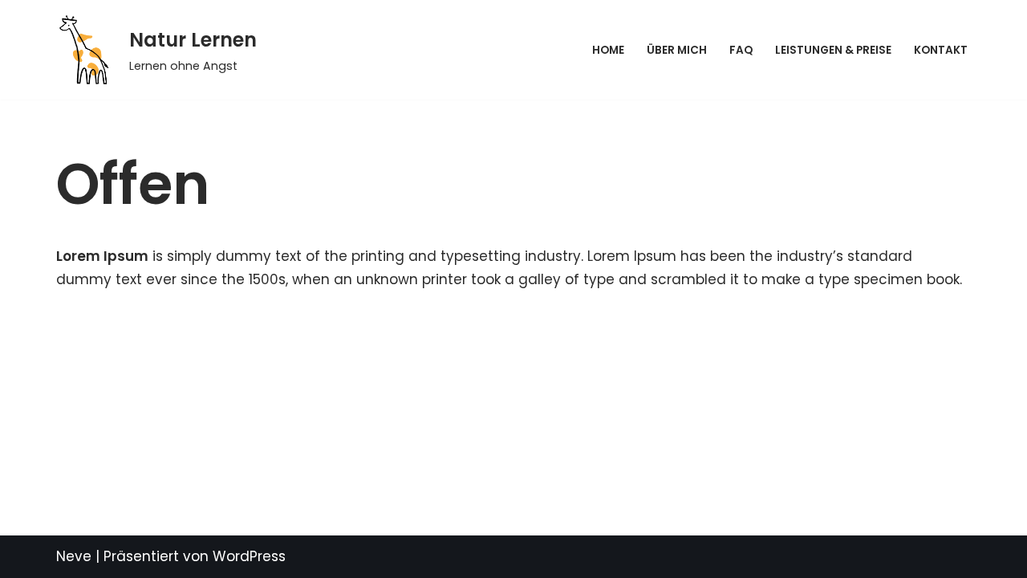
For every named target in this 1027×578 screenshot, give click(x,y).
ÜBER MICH (677, 50)
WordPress (249, 556)
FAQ (741, 50)
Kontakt (941, 50)
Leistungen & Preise (833, 50)
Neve (73, 556)
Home (608, 50)
